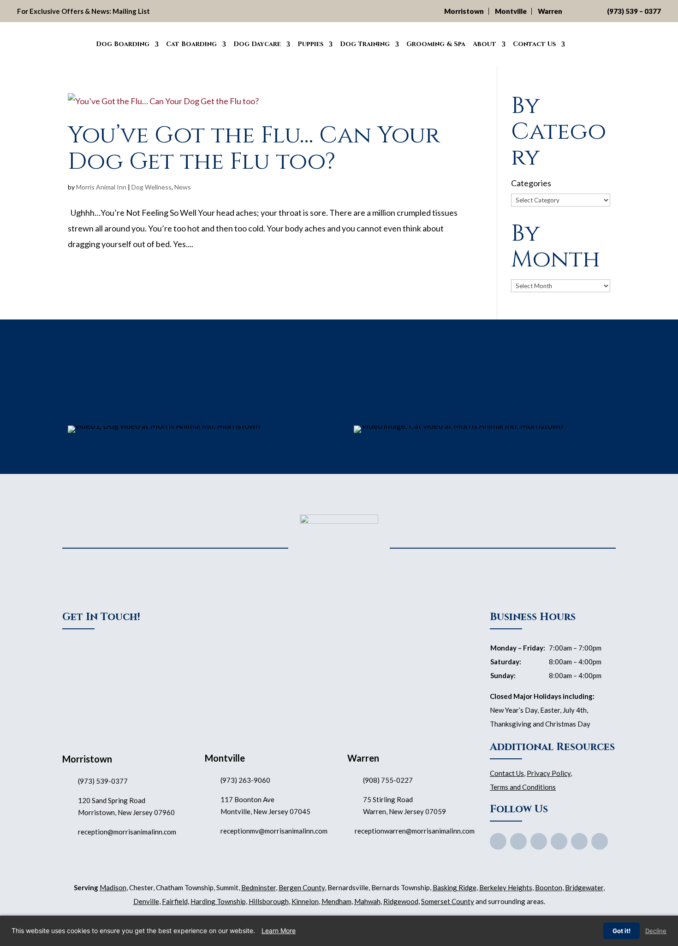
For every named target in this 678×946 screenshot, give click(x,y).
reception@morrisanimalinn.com (127, 832)
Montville (511, 11)
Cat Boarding (191, 44)
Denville (146, 901)
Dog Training (365, 44)
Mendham (336, 901)
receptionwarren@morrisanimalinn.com (415, 831)
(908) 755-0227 (388, 780)
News (182, 187)
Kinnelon (305, 901)
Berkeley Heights (505, 887)
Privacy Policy (549, 773)
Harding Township (218, 901)
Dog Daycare (257, 44)
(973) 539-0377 (103, 781)
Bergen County (302, 887)
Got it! (621, 930)
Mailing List (131, 11)
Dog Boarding (122, 44)
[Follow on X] (518, 841)
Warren (550, 11)
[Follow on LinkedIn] (599, 841)
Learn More (279, 930)
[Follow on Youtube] (538, 841)
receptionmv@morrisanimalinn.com (273, 831)
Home (82, 43)
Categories (531, 183)
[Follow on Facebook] (498, 841)
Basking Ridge (454, 887)
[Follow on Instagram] (579, 841)
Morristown (464, 11)
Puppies (310, 44)
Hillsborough (269, 901)
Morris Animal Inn (101, 187)
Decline (655, 930)
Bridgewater (584, 887)
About (484, 44)
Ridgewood (400, 901)
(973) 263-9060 (245, 780)
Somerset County (447, 901)
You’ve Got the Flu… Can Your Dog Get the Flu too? (254, 148)
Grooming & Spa (435, 44)
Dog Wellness (151, 187)
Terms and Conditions (523, 787)
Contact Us (534, 44)
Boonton (548, 887)
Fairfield (175, 901)
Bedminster (258, 887)
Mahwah (367, 901)
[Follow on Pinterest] (559, 841)
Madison (113, 887)
